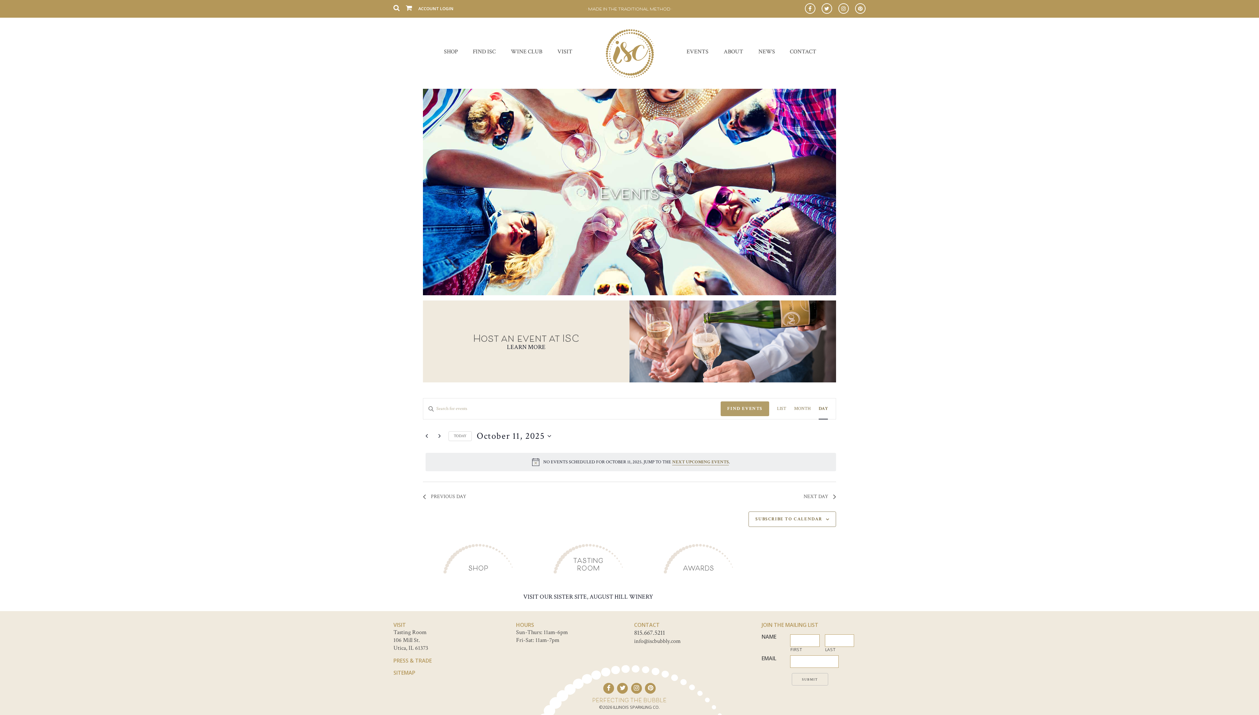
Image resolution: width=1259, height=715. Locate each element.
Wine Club (526, 51)
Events (698, 51)
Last (830, 649)
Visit (564, 51)
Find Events (745, 409)
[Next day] (440, 436)
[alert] (631, 462)
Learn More (526, 347)
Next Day (816, 496)
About (733, 51)
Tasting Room (588, 564)
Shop (451, 51)
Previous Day (448, 496)
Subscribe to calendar (788, 519)
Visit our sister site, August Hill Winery (588, 597)
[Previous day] (427, 436)
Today (460, 436)
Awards (698, 568)
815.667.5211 (649, 632)
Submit (810, 679)
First (796, 649)
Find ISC (484, 51)
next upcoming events (700, 462)
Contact (803, 51)
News (766, 51)
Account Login (435, 8)
